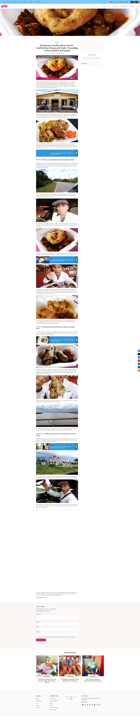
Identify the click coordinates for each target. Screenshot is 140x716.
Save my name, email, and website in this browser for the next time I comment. (56, 637)
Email (37, 626)
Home (109, 6)
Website (38, 631)
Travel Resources (54, 707)
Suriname (57, 42)
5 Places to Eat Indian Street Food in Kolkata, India (58, 159)
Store (104, 6)
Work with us (14, 2)
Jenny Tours (64, 83)
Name (38, 621)
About (3, 2)
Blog (8, 2)
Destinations (115, 6)
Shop (51, 705)
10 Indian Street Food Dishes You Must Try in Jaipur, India (55, 327)
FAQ (20, 2)
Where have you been (41, 597)
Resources (132, 6)
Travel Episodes (123, 6)
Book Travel (53, 709)
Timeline (30, 2)
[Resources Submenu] (135, 6)
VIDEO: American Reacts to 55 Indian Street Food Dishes (56, 434)
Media (25, 2)
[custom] (110, 2)
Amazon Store (38, 2)
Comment (38, 614)
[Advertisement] (90, 73)
